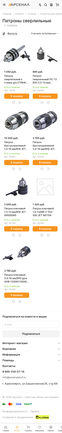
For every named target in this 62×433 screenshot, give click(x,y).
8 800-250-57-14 (13, 371)
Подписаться (31, 333)
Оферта (34, 411)
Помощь (8, 360)
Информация (11, 354)
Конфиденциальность (15, 411)
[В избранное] (13, 102)
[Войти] (51, 4)
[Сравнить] (20, 102)
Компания (9, 348)
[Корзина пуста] (57, 4)
